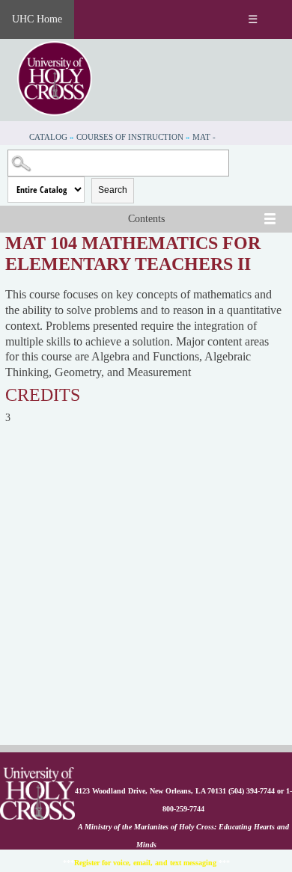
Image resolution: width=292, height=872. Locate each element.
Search (112, 190)
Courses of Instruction (129, 136)
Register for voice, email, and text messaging (145, 863)
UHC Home (37, 19)
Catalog (48, 136)
